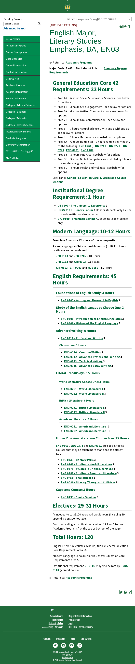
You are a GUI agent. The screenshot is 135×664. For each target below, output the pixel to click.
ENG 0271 (114, 146)
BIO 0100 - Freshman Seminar (77, 219)
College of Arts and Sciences (20, 105)
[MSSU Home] (67, 5)
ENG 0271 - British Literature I (84, 407)
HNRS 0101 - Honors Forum (75, 210)
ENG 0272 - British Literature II (84, 412)
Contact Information (16, 72)
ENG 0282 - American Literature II (86, 431)
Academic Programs (16, 45)
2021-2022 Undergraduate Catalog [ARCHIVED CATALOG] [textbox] (92, 19)
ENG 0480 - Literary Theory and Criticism (88, 482)
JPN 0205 (80, 256)
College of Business (16, 111)
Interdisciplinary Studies (18, 131)
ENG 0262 (100, 146)
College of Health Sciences (20, 125)
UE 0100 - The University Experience (81, 205)
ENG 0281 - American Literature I (86, 426)
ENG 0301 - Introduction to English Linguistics (91, 319)
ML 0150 (93, 268)
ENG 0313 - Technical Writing (83, 361)
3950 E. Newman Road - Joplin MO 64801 (67, 652)
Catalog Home (13, 39)
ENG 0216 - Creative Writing (82, 352)
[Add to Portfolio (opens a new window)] (121, 26)
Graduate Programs (16, 138)
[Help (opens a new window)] (129, 26)
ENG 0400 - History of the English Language (89, 323)
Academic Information (17, 91)
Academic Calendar (15, 85)
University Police (56, 623)
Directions (60, 638)
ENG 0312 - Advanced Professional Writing (92, 357)
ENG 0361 (62, 446)
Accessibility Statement (52, 627)
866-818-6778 (67, 654)
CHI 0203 (76, 268)
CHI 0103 (80, 262)
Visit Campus (74, 619)
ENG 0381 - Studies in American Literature (89, 473)
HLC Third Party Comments (80, 627)
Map (73, 638)
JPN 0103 (62, 256)
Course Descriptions (16, 52)
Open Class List (14, 58)
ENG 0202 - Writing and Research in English (89, 300)
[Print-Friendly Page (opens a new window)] (125, 26)
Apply (70, 623)
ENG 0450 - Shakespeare (77, 478)
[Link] (55, 645)
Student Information (16, 98)
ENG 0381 (95, 446)
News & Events (56, 616)
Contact (47, 638)
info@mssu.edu (67, 657)
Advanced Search (14, 28)
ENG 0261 (85, 146)
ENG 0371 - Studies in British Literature (87, 469)
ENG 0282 (87, 150)
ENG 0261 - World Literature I (83, 389)
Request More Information (80, 616)
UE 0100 (89, 566)
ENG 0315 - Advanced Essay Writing (87, 366)
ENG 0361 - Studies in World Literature (86, 464)
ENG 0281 (72, 150)
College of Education (16, 118)
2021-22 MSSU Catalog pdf (19, 151)
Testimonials (57, 619)
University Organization (18, 144)
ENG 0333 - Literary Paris (77, 460)
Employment (86, 638)
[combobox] (99, 19)
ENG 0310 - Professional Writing (82, 338)
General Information (16, 65)
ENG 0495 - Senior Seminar (78, 497)
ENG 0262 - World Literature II (84, 393)
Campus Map (12, 78)
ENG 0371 (77, 446)
